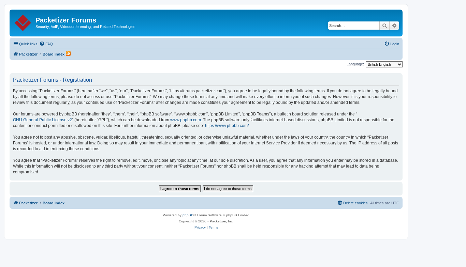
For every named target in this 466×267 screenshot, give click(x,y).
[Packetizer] (23, 21)
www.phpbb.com (185, 119)
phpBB (188, 215)
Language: (355, 64)
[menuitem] (46, 44)
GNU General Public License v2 (42, 119)
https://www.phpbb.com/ (227, 125)
